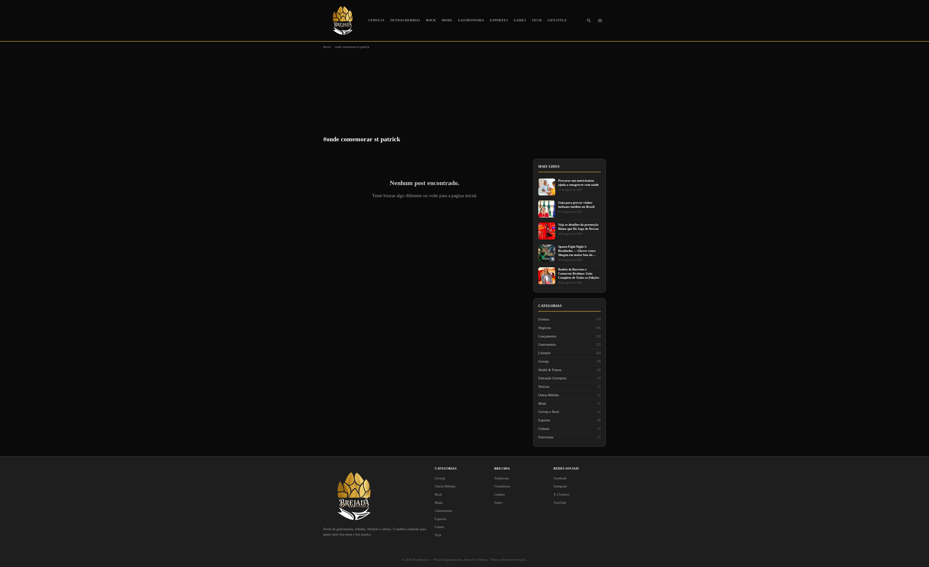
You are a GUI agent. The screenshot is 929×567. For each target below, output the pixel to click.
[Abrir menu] (600, 20)
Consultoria (502, 486)
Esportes (499, 20)
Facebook (560, 478)
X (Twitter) (561, 494)
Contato (499, 494)
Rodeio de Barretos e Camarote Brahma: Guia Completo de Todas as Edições (578, 273)
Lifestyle (557, 20)
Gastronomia (471, 20)
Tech (536, 20)
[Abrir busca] (589, 20)
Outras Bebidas (405, 20)
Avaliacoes (501, 478)
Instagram (560, 486)
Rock (431, 20)
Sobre (498, 503)
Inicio (327, 47)
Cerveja (376, 20)
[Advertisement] (464, 88)
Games (520, 20)
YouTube (560, 503)
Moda (447, 20)
